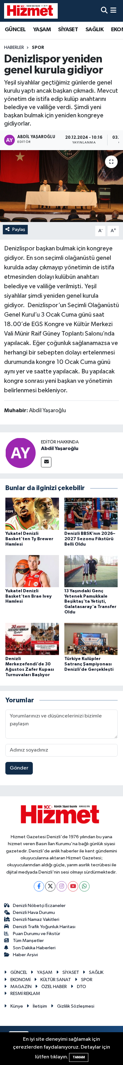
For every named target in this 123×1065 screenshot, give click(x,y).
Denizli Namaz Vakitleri (36, 919)
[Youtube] (73, 886)
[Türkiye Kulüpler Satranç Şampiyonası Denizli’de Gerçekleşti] (91, 638)
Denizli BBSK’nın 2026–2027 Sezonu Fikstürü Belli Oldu (89, 539)
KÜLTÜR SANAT (55, 979)
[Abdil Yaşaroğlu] (20, 453)
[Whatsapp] (84, 886)
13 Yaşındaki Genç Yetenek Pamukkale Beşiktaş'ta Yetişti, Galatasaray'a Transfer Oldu (90, 601)
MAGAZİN (21, 986)
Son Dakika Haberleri (34, 947)
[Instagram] (61, 886)
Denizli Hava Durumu (34, 912)
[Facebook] (39, 886)
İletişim (40, 1006)
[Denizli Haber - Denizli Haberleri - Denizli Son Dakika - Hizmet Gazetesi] (31, 10)
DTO (81, 986)
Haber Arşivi (25, 954)
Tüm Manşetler (28, 940)
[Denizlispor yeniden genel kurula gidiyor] (61, 186)
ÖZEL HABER (54, 986)
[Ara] (104, 11)
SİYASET (68, 29)
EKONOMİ (20, 979)
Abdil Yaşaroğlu (59, 448)
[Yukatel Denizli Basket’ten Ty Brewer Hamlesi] (32, 513)
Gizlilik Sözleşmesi (75, 1006)
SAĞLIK (94, 29)
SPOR (38, 47)
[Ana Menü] (113, 11)
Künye (16, 1006)
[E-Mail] (46, 462)
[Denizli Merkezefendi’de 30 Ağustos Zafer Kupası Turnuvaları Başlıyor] (32, 638)
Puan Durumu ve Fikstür (36, 933)
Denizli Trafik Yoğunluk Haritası (44, 926)
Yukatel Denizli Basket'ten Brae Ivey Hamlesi (28, 596)
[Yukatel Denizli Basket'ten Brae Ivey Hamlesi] (32, 571)
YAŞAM (42, 29)
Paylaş (18, 229)
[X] (50, 886)
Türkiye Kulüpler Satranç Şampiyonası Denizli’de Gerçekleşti (89, 664)
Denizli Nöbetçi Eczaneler (39, 905)
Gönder (19, 768)
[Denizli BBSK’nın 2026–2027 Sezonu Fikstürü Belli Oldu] (91, 513)
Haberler (14, 47)
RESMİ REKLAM (25, 993)
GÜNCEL (15, 29)
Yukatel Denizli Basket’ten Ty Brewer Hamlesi (29, 539)
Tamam (79, 1057)
